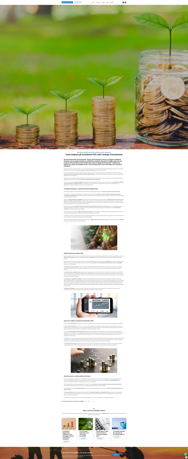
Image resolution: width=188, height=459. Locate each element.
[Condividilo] (88, 401)
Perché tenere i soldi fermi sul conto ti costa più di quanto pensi (102, 434)
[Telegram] (125, 2)
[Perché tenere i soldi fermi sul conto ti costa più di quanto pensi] (102, 424)
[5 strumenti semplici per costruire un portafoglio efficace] (119, 424)
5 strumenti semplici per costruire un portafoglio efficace (119, 433)
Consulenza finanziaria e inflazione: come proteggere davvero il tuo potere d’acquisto (68, 435)
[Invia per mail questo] (86, 401)
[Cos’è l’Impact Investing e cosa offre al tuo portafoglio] (85, 424)
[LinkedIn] (123, 2)
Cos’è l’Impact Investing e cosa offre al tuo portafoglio (84, 434)
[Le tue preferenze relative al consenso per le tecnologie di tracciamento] (186, 457)
